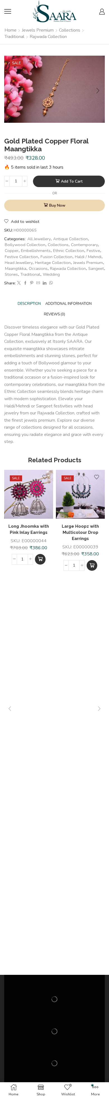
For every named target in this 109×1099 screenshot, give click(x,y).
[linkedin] (44, 283)
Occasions (38, 268)
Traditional (14, 37)
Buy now (57, 205)
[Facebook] (25, 283)
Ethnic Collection (68, 250)
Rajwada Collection (48, 37)
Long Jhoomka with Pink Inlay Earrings (28, 529)
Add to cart (71, 181)
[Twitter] (19, 283)
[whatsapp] (50, 283)
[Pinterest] (32, 283)
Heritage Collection (53, 262)
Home (10, 30)
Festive (93, 250)
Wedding (51, 274)
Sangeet (96, 268)
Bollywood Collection (25, 244)
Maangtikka (15, 268)
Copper (11, 250)
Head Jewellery (18, 262)
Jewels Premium (38, 30)
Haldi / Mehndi (88, 257)
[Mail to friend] (38, 283)
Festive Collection (21, 257)
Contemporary (84, 244)
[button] (40, 559)
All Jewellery (39, 239)
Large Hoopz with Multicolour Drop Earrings (80, 532)
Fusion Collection (56, 257)
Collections (69, 30)
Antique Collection (70, 239)
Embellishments (36, 250)
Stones (11, 274)
